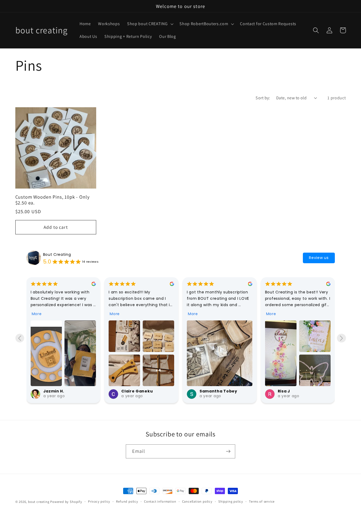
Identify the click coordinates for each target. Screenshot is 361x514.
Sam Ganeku (292, 391)
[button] (149, 24)
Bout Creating (57, 254)
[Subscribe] (228, 451)
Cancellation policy (197, 501)
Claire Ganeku (59, 391)
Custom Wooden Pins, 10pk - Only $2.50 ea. (52, 200)
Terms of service (262, 501)
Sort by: (263, 98)
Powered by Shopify (66, 501)
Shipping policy (230, 501)
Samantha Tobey (140, 391)
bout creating (38, 501)
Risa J (206, 391)
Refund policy (127, 501)
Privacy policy (99, 501)
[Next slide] (341, 338)
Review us (318, 257)
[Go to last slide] (19, 338)
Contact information (160, 501)
